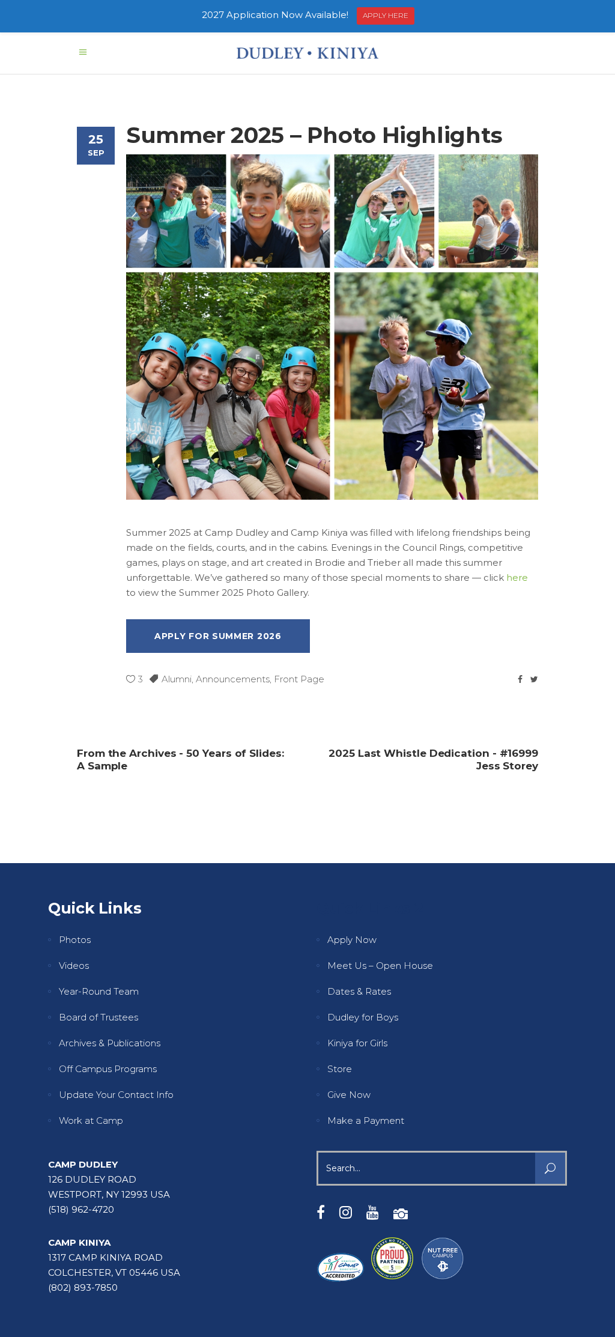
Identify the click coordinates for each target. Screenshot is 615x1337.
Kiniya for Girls (357, 1043)
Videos (74, 965)
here (517, 577)
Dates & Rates (359, 991)
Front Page (299, 679)
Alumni (177, 679)
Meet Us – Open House (380, 965)
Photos (75, 939)
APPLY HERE (385, 15)
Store (339, 1069)
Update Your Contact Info (116, 1094)
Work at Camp (91, 1120)
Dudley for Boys (362, 1017)
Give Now (349, 1094)
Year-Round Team (99, 991)
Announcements (233, 679)
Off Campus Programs (108, 1069)
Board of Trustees (98, 1017)
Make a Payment (365, 1120)
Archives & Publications (109, 1043)
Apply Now (352, 939)
